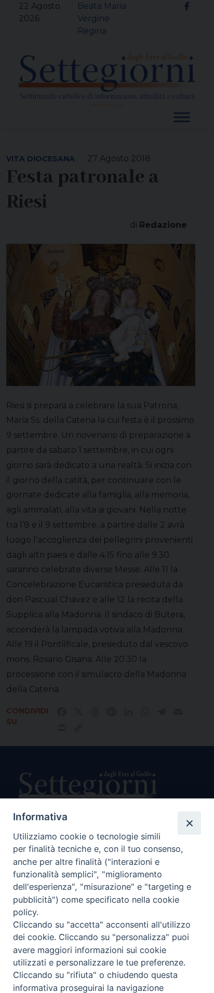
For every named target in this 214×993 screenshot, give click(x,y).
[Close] (189, 822)
